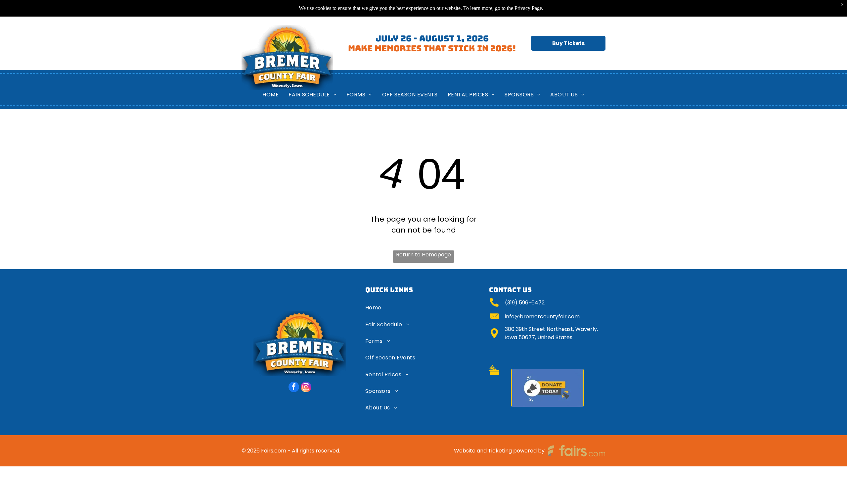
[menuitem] (270, 94)
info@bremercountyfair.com (542, 316)
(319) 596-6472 (525, 302)
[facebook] (294, 388)
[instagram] (306, 388)
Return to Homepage (423, 254)
